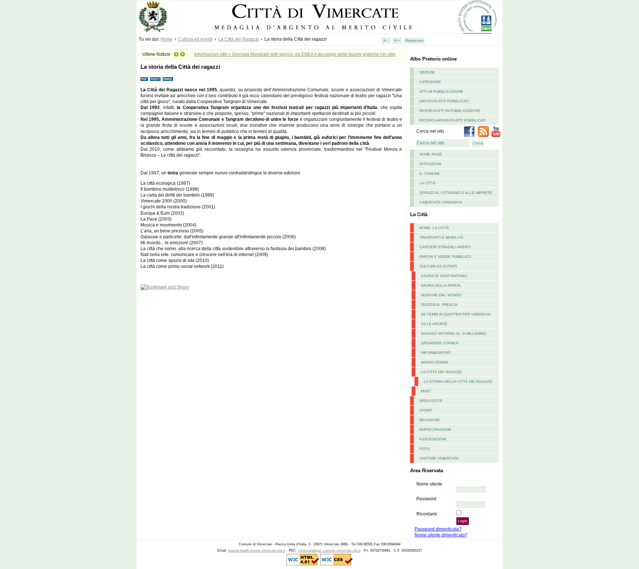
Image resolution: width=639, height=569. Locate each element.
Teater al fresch (439, 305)
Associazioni (432, 439)
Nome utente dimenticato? (441, 535)
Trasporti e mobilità (441, 237)
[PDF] (144, 79)
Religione (429, 420)
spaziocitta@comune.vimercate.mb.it (256, 550)
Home (166, 39)
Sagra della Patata (441, 285)
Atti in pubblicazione (441, 91)
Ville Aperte (434, 324)
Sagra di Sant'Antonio (444, 276)
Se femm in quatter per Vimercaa (456, 314)
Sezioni (427, 72)
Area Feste (431, 401)
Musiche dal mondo (441, 295)
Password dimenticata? (438, 529)
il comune (429, 173)
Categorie (430, 82)
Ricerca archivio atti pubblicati (452, 120)
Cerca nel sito (430, 131)
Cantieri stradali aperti (445, 247)
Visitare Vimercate (439, 458)
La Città (427, 183)
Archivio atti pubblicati (444, 101)
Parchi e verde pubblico (445, 257)
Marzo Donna (435, 362)
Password (426, 499)
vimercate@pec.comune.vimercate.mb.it (329, 550)
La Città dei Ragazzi (238, 39)
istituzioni (430, 164)
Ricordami (426, 514)
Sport (425, 410)
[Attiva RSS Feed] (483, 135)
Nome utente (429, 484)
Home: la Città (434, 228)
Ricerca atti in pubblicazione (449, 111)
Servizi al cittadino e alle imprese (456, 193)
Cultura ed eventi (195, 39)
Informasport (436, 353)
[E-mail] (168, 79)
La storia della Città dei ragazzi (458, 381)
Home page (430, 154)
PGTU (424, 449)
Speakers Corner (440, 343)
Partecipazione (435, 429)
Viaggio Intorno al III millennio (454, 333)
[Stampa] (155, 79)
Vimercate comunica (440, 202)
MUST (426, 391)
